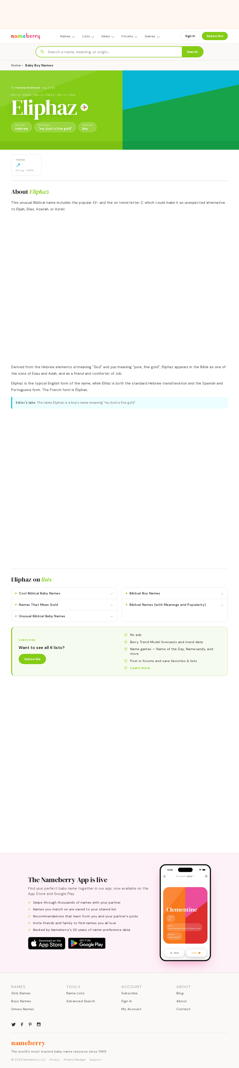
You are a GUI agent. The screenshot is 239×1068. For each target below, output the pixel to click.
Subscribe (215, 36)
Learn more (140, 668)
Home (16, 65)
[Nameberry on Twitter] (13, 1024)
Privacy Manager (75, 1059)
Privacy (54, 1059)
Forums (127, 36)
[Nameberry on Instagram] (38, 1024)
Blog (179, 993)
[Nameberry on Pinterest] (30, 1024)
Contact (183, 1009)
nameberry (28, 1042)
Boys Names (21, 1001)
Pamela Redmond (27, 87)
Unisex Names (22, 1009)
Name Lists (75, 993)
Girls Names (21, 993)
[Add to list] (84, 107)
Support (96, 1059)
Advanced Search (80, 1001)
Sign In (190, 36)
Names (65, 36)
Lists (86, 36)
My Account (131, 1009)
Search (192, 52)
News (106, 36)
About (181, 1001)
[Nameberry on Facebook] (22, 1024)
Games (150, 36)
